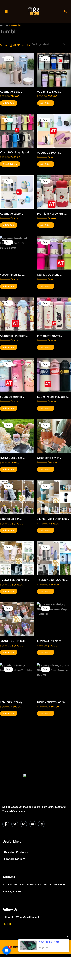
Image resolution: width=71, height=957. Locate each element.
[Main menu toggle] (6, 11)
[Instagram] (41, 824)
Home (4, 25)
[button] (65, 11)
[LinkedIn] (32, 824)
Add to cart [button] (8, 103)
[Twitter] (14, 824)
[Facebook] (5, 824)
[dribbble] (23, 824)
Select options (10, 164)
